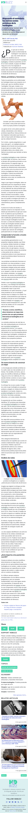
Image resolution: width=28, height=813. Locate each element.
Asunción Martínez (17, 46)
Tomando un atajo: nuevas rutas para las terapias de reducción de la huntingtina (13, 717)
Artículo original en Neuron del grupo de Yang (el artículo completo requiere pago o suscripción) (15, 607)
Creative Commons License (17, 807)
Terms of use (12, 811)
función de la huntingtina (9, 667)
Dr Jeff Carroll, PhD (11, 38)
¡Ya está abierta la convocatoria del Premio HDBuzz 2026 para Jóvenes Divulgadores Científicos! (13, 766)
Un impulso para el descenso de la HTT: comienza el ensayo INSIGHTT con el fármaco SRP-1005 (13, 742)
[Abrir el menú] (26, 2)
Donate (5, 659)
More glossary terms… (20, 695)
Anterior (4, 775)
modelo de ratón (7, 671)
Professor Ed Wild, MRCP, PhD (12, 44)
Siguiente (23, 775)
